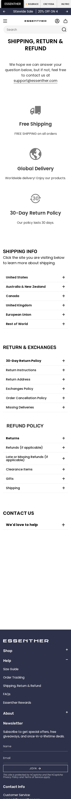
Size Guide (11, 669)
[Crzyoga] (48, 4)
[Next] (67, 11)
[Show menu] (5, 21)
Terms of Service (33, 777)
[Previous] (4, 11)
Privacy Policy (11, 777)
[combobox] (33, 29)
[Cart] (65, 21)
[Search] (64, 29)
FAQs (6, 694)
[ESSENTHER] (12, 4)
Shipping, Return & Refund (22, 686)
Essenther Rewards (17, 703)
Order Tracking (13, 677)
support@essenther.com (35, 80)
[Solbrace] (32, 4)
